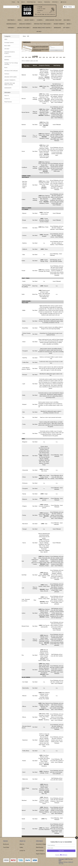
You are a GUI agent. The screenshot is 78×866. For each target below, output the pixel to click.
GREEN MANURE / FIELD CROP (53, 20)
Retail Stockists (8, 101)
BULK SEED (67, 20)
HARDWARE (11, 27)
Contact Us (7, 98)
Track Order (6, 847)
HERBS (19, 20)
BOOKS (69, 23)
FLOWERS (39, 20)
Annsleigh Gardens (9, 42)
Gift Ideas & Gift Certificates (11, 70)
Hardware (6, 73)
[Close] (76, 837)
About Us (6, 95)
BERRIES (6, 59)
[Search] (17, 7)
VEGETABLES (11, 20)
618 (28, 36)
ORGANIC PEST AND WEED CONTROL (9, 84)
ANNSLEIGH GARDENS (25, 23)
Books (5, 67)
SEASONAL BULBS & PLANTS (9, 52)
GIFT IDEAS (66, 27)
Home (24, 36)
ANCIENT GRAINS (29, 20)
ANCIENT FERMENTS (59, 23)
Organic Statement (40, 853)
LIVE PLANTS (7, 56)
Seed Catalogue (40, 850)
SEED (5, 39)
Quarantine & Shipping (41, 844)
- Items (68, 6)
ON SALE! (39, 31)
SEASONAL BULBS (11, 23)
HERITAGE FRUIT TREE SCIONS (42, 23)
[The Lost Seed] (39, 10)
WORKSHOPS (57, 27)
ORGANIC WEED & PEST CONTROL (42, 27)
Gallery (21, 847)
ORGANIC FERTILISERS (23, 27)
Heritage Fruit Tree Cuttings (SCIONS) (11, 63)
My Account (6, 844)
